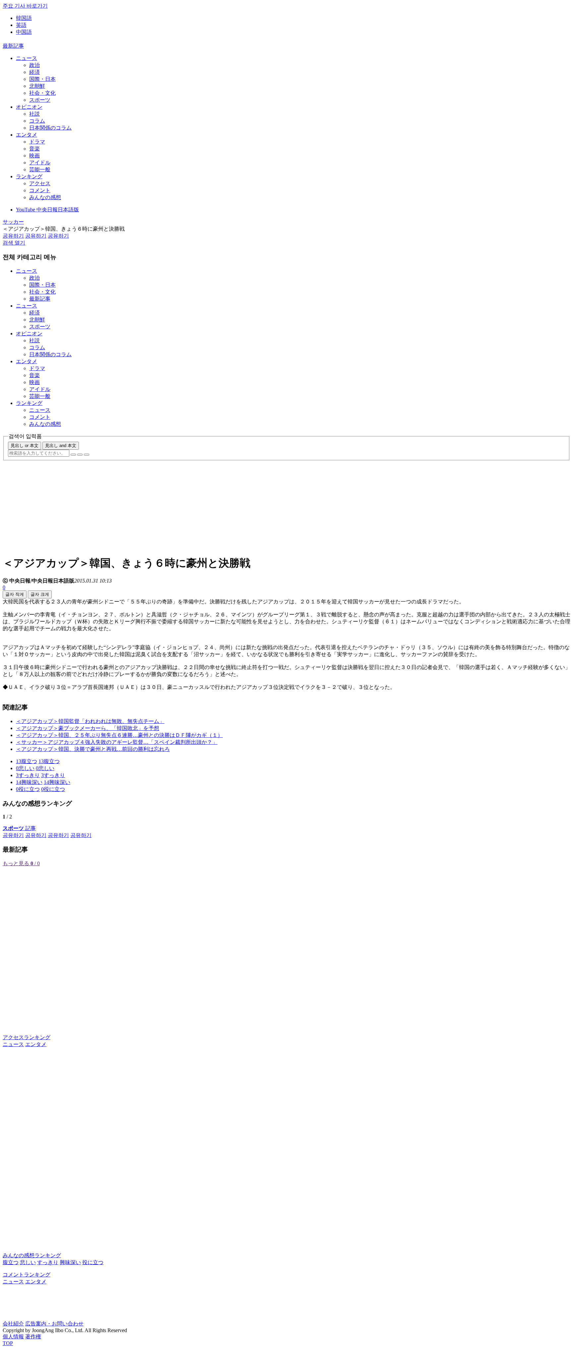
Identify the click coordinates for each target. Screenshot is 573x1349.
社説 (34, 114)
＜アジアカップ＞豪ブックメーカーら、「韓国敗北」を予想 (87, 728)
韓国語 (24, 18)
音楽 (34, 148)
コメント (39, 190)
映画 (34, 155)
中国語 (24, 32)
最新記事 (13, 46)
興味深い (70, 1262)
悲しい (28, 1262)
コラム (37, 121)
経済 (34, 72)
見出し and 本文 (60, 445)
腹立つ (11, 1262)
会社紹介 (13, 1323)
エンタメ (26, 135)
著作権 (33, 1336)
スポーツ (39, 100)
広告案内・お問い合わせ (54, 1323)
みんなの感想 (45, 197)
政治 (34, 65)
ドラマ (37, 141)
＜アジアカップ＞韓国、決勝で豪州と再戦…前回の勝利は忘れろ (93, 749)
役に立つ (92, 1262)
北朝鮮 (37, 86)
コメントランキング (26, 1274)
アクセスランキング (26, 1037)
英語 (21, 25)
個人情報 (13, 1336)
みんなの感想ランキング (32, 1255)
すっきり (47, 1262)
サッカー (13, 222)
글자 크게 (40, 594)
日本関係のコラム (50, 128)
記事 (19, 828)
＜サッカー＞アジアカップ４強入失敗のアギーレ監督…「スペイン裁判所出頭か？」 (117, 742)
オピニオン (29, 107)
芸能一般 (39, 169)
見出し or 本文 (24, 445)
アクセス (39, 183)
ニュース (26, 58)
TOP (8, 1343)
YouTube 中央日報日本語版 (47, 209)
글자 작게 (14, 594)
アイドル (39, 162)
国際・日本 (42, 79)
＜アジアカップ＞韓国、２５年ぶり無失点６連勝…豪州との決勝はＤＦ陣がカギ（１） (119, 735)
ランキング (29, 176)
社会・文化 (42, 93)
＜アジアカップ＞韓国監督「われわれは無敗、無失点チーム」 (90, 721)
